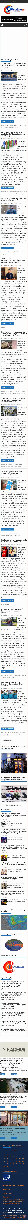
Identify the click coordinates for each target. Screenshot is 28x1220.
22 (4, 1163)
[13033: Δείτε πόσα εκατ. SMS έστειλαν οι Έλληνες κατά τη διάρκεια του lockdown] (9, 481)
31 (10, 1166)
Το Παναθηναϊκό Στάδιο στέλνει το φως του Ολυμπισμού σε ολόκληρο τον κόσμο (13, 65)
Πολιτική (4, 191)
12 (16, 1158)
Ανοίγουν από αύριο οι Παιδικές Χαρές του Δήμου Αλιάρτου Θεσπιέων (12, 611)
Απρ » (8, 1166)
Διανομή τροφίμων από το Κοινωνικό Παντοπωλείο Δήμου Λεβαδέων (12, 684)
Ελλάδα (3, 391)
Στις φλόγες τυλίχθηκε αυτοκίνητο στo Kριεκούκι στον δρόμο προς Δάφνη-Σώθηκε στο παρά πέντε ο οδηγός (14, 1013)
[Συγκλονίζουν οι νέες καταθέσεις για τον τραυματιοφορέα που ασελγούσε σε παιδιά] (9, 407)
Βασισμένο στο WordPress (10, 1215)
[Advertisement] (14, 43)
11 (13, 1158)
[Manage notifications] (24, 1216)
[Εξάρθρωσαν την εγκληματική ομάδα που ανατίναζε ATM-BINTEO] (9, 547)
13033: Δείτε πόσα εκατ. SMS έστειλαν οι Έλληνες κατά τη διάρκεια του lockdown (11, 473)
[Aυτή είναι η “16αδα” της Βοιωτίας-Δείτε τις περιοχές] (9, 206)
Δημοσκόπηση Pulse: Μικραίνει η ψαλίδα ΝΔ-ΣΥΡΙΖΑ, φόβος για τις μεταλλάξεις (13, 134)
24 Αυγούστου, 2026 (6, 1058)
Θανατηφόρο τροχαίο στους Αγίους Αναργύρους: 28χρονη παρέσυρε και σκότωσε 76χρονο (12, 893)
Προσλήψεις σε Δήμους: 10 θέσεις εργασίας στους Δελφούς (12, 877)
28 (23, 1163)
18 (13, 1161)
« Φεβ (4, 1166)
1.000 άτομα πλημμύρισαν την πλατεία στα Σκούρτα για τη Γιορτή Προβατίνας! (13, 1022)
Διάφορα (4, 327)
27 (20, 1163)
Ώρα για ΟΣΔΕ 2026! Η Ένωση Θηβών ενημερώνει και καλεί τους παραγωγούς (14, 1029)
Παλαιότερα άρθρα (7, 740)
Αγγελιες (2, 1074)
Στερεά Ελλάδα (5, 604)
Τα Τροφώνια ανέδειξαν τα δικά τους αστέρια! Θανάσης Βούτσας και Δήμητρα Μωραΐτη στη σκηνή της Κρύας (14, 831)
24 (10, 1163)
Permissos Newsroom (17, 70)
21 (23, 1161)
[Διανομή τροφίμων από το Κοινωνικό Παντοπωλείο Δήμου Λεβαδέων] (9, 691)
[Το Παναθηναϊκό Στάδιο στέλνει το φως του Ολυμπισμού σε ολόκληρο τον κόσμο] (9, 73)
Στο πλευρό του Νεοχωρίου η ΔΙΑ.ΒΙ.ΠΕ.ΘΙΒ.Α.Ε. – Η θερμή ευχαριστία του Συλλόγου (13, 815)
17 (10, 1161)
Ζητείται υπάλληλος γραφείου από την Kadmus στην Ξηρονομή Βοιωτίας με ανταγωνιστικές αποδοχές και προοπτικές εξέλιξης (13, 995)
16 (7, 1161)
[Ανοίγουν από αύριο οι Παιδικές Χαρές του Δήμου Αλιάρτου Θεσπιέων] (9, 618)
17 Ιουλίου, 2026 (5, 1094)
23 (7, 1163)
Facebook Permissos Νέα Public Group (13, 1199)
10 (10, 1158)
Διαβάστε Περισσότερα (7, 121)
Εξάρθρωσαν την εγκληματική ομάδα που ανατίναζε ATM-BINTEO (14, 541)
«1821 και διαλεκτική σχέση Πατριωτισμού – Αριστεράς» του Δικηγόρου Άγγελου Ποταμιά (13, 260)
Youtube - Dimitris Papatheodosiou (13, 1201)
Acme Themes (20, 1217)
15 (4, 1161)
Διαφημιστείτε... (7, 1193)
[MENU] (26, 25)
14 (23, 1158)
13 (20, 1158)
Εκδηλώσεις (4, 732)
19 (16, 1161)
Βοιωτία (4, 252)
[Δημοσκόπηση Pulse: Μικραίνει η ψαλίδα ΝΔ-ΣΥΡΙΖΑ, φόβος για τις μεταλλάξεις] (9, 141)
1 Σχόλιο (23, 194)
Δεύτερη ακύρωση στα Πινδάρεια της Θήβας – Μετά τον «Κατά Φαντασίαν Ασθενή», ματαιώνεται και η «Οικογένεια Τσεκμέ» (14, 848)
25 (13, 1163)
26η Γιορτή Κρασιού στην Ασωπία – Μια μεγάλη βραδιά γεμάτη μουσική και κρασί (14, 863)
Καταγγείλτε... (7, 1189)
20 (20, 1161)
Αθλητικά (4, 125)
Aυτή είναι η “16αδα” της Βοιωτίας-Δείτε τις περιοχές (13, 199)
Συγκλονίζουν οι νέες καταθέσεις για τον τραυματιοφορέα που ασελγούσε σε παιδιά (13, 400)
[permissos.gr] (2, 25)
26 (16, 1163)
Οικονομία (4, 533)
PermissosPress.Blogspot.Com (11, 1203)
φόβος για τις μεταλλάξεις (12, 194)
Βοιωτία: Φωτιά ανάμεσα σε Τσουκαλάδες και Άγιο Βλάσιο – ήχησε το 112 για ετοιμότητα (13, 1004)
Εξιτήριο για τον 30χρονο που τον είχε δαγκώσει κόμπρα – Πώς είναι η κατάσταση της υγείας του (14, 333)
